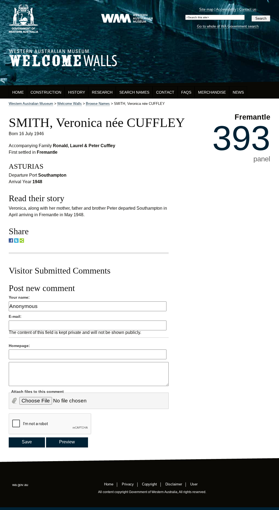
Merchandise (212, 92)
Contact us (247, 9)
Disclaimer (173, 484)
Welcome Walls (139, 57)
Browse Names (98, 104)
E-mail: (15, 316)
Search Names (134, 92)
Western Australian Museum (127, 18)
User (194, 484)
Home (18, 92)
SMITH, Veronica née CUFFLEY (97, 122)
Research (102, 92)
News (238, 92)
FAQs (186, 92)
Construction (46, 92)
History (76, 92)
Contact (165, 92)
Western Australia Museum (23, 18)
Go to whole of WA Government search (228, 26)
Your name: (19, 297)
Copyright (149, 484)
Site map (206, 9)
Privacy (128, 484)
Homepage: (19, 345)
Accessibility (226, 9)
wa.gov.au (20, 485)
